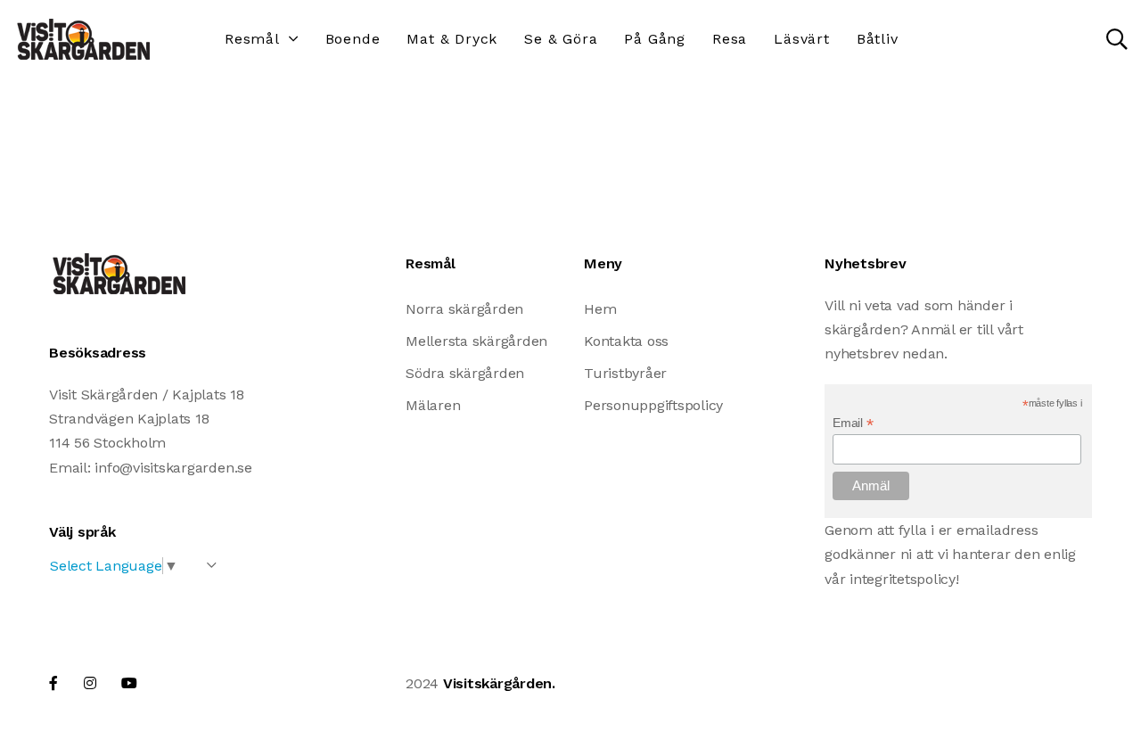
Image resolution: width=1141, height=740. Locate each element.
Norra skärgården (464, 308)
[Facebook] (53, 683)
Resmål (252, 38)
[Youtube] (129, 683)
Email (853, 423)
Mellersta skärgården (476, 341)
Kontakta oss (626, 341)
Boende (353, 38)
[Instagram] (90, 683)
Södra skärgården (465, 373)
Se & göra (560, 38)
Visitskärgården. (499, 683)
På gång (654, 38)
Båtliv (878, 38)
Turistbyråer (625, 373)
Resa (729, 38)
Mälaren (433, 405)
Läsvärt (802, 38)
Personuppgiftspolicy (653, 405)
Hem (600, 308)
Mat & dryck (451, 38)
